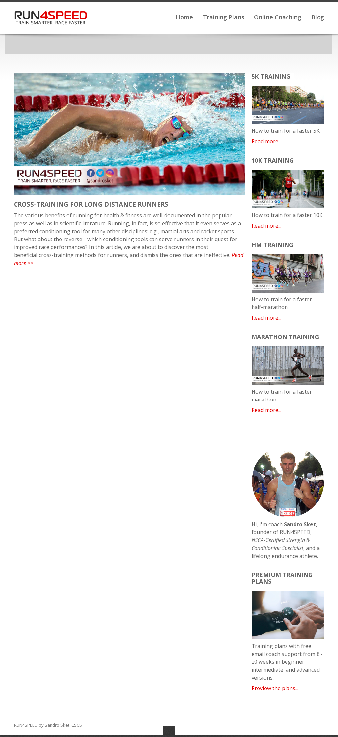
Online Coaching (277, 17)
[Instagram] (321, 725)
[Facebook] (302, 725)
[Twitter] (311, 725)
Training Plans (223, 17)
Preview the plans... (275, 688)
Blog (317, 17)
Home (184, 17)
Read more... (266, 141)
